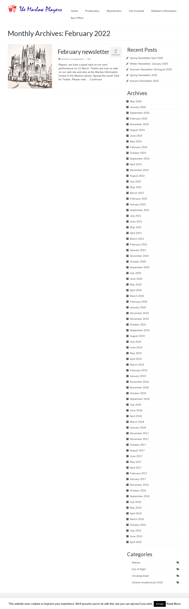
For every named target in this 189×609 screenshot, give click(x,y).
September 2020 (140, 267)
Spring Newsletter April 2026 (146, 57)
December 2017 (139, 433)
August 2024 (137, 129)
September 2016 (140, 496)
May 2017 (136, 461)
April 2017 (136, 467)
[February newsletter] (30, 66)
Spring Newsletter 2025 (143, 75)
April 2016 (136, 513)
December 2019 (139, 313)
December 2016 (139, 484)
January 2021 (138, 250)
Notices (136, 562)
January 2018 (138, 427)
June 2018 (136, 410)
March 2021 (137, 238)
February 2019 (138, 370)
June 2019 (136, 347)
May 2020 (136, 284)
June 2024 (136, 135)
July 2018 (135, 404)
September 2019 (140, 330)
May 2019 (136, 353)
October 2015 (138, 524)
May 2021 (136, 227)
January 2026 (138, 107)
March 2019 (137, 364)
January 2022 (138, 204)
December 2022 (139, 170)
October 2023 (138, 152)
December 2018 (139, 381)
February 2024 (138, 147)
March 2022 (137, 192)
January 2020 (138, 307)
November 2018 (139, 387)
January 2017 (138, 479)
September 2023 (140, 158)
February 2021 (138, 244)
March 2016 (137, 519)
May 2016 (136, 507)
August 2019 (137, 335)
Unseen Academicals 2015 (147, 582)
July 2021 (135, 215)
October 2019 (138, 324)
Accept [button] (160, 604)
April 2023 (136, 164)
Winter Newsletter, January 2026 (149, 63)
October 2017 (138, 444)
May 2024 (136, 141)
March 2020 (137, 295)
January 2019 (138, 376)
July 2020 (135, 273)
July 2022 (135, 181)
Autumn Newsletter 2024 (144, 80)
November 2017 (139, 439)
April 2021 (136, 232)
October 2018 (138, 393)
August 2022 (137, 175)
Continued (96, 79)
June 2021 (136, 221)
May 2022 (136, 187)
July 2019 (135, 341)
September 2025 (140, 112)
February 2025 (138, 118)
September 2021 (140, 210)
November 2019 (139, 318)
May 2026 (136, 101)
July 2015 (135, 530)
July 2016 (135, 501)
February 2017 (138, 473)
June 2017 (136, 456)
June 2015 (136, 536)
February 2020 (138, 301)
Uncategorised (77, 59)
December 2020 (139, 255)
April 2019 (136, 358)
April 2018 (136, 416)
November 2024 (139, 124)
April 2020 (136, 290)
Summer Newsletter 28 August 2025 (151, 69)
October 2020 (138, 261)
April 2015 (136, 542)
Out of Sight (139, 569)
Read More (173, 603)
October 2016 (138, 490)
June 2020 (136, 278)
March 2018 (137, 421)
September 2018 (140, 398)
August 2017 (137, 450)
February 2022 (138, 198)
